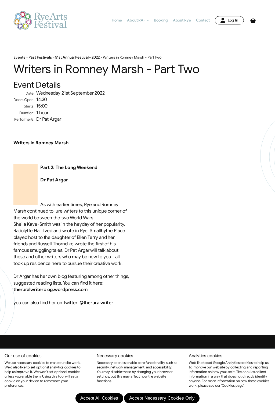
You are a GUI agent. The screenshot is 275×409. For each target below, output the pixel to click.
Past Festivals (40, 57)
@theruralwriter (96, 303)
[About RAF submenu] (148, 20)
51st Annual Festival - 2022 (77, 57)
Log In (233, 20)
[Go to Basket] (253, 20)
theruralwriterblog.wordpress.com (50, 289)
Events (19, 57)
